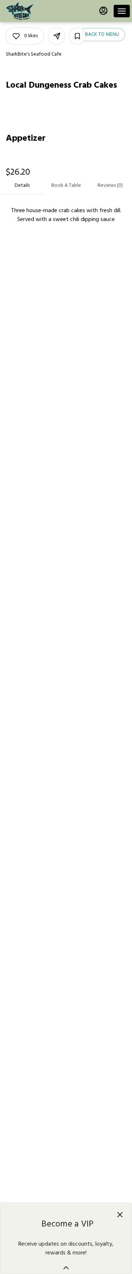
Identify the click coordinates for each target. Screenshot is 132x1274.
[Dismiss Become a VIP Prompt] (120, 1215)
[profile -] (103, 10)
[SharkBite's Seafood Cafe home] (39, 11)
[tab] (22, 186)
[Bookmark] (77, 36)
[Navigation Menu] (122, 11)
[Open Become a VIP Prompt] (66, 1267)
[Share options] (57, 36)
